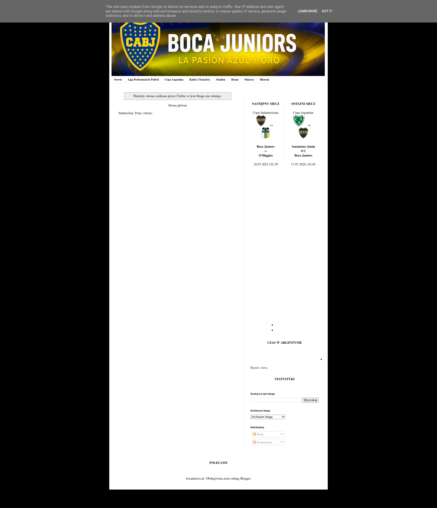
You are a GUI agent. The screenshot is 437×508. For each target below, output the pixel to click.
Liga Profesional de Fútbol (143, 79)
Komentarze (264, 442)
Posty (260, 434)
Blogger (245, 478)
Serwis (118, 79)
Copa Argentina (174, 79)
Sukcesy (249, 79)
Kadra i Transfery (199, 79)
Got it (327, 11)
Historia (264, 79)
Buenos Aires (258, 367)
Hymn (235, 79)
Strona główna (177, 105)
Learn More (307, 11)
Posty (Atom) (143, 113)
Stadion (220, 79)
